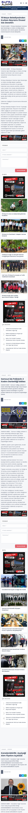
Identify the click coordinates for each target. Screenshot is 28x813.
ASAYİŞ (9, 375)
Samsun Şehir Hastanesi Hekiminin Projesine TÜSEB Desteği (14, 8)
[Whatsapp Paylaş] (25, 41)
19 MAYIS (9, 14)
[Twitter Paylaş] (23, 41)
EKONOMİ (10, 749)
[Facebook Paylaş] (20, 41)
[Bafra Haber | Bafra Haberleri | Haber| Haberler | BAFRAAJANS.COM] (7, 3)
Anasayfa (4, 14)
